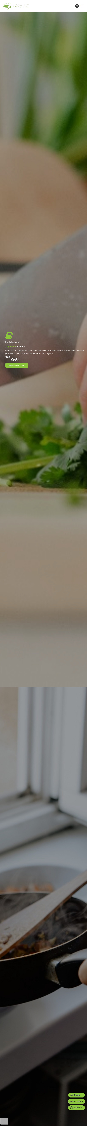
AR (77, 5)
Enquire (77, 1095)
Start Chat (78, 1108)
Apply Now (78, 1101)
